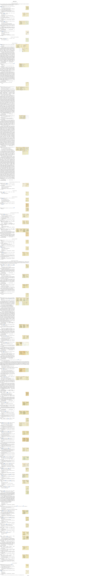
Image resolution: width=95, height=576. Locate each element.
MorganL (5, 385)
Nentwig (8, 49)
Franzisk (1, 173)
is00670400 (6, 243)
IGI (0, 90)
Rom (8, 564)
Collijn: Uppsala (11, 153)
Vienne (9, 252)
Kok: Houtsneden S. (6, 216)
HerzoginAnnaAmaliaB (9, 111)
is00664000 (3, 382)
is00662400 (3, 520)
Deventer (9, 44)
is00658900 (6, 550)
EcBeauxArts (6, 435)
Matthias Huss (6, 438)
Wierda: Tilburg (2, 51)
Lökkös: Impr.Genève (6, 16)
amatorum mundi (5, 6)
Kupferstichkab (12, 383)
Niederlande (13, 274)
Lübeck (2, 524)
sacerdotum (5, 246)
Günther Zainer (8, 299)
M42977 (7, 222)
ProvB (6, 542)
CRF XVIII (2, 33)
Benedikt (12, 108)
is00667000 (9, 338)
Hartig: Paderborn (6, 69)
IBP (8, 231)
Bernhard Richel (3, 377)
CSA (10, 267)
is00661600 (5, 452)
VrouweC (5, 126)
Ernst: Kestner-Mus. (2, 567)
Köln (9, 63)
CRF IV (3, 121)
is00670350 (7, 256)
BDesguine (10, 57)
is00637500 (8, 17)
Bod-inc (13, 68)
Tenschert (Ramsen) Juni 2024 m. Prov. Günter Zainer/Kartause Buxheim (7, 304)
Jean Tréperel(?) (8, 491)
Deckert (13, 122)
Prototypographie (6, 555)
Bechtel (4, 426)
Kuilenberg (2, 532)
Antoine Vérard (21, 506)
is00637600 (9, 9)
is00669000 (3, 346)
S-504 (1, 68)
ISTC (7, 9)
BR (3, 541)
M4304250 (12, 512)
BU (5, 110)
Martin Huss (13, 6)
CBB (11, 47)
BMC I (8, 68)
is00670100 (9, 200)
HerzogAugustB (9, 10)
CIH (11, 67)
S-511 (5, 380)
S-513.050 (13, 395)
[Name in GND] (2, 31)
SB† (13, 71)
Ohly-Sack (10, 93)
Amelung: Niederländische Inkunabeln (4, 288)
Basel (13, 376)
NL (10, 129)
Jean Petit (7, 487)
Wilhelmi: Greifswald (7, 51)
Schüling (10, 93)
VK (4, 67)
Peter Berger (2, 325)
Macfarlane (8, 513)
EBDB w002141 (19, 363)
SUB (0, 101)
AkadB (1, 104)
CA (10, 216)
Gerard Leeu (2, 214)
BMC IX (13, 48)
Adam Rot (10, 564)
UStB (5, 75)
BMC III (12, 380)
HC (1, 47)
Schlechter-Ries (5, 395)
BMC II (1, 309)
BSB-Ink (3, 152)
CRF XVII (9, 371)
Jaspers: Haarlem (11, 123)
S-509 (8, 308)
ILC (12, 216)
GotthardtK (12, 96)
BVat (3, 161)
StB (6, 56)
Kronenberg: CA (5, 47)
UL (4, 269)
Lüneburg (13, 221)
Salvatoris (4, 564)
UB (8, 52)
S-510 (6, 354)
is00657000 (7, 278)
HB (6, 387)
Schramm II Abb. (10, 307)
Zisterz (1, 109)
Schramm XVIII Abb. (8, 24)
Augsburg (4, 299)
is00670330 (10, 233)
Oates (10, 49)
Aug (9, 101)
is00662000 (3, 459)
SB (11, 27)
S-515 (1, 345)
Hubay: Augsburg (6, 25)
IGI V (7, 483)
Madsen (4, 9)
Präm (3, 164)
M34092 (27, 363)
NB (9, 144)
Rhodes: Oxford (6, 50)
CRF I (6, 8)
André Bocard (6, 265)
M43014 (10, 361)
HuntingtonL (13, 428)
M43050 (6, 533)
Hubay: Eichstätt (2, 70)
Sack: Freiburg (11, 25)
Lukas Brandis (4, 524)
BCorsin (3, 18)
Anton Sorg (2, 369)
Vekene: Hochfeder (5, 193)
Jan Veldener (5, 532)
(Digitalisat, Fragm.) (6, 306)
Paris (9, 203)
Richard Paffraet (13, 44)
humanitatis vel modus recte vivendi (8, 183)
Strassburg (9, 82)
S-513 (8, 329)
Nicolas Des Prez (3, 487)
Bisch (11, 54)
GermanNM (1, 138)
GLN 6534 (4, 14)
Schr (3, 24)
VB (0, 152)
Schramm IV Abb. (8, 353)
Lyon (10, 6)
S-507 (5, 152)
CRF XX (13, 371)
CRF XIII (1, 48)
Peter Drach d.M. (3, 402)
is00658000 (8, 268)
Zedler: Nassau (4, 233)
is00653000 (9, 94)
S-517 (6, 566)
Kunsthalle (9, 279)
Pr (6, 152)
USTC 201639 (4, 199)
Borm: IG (1, 9)
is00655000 (11, 155)
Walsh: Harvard (4, 94)
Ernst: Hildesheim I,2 (9, 232)
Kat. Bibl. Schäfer (11, 381)
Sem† (4, 572)
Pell (3, 8)
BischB (13, 134)
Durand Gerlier (12, 265)
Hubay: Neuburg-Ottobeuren (3, 92)
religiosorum (5, 203)
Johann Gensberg (12, 570)
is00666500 (3, 396)
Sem (7, 187)
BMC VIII (10, 476)
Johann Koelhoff (12, 63)
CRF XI (9, 121)
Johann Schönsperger (3, 336)
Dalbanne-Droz (7, 255)
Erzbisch (4, 177)
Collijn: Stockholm (9, 69)
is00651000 (13, 51)
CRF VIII (6, 121)
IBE (0, 151)
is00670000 (13, 310)
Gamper (1, 123)
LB (9, 102)
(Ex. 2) (1, 306)
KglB (5, 55)
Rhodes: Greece (8, 90)
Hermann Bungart (12, 246)
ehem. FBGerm (4, 131)
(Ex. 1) (13, 305)
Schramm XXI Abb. (10, 379)
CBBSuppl (7, 328)
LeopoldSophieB (8, 399)
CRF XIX (9, 8)
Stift (5, 136)
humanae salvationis (7, 264)
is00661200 (8, 434)
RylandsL (7, 315)
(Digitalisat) (9, 15)
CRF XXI (5, 48)
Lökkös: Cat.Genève (2, 17)
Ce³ (13, 47)
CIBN (12, 8)
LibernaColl (10, 331)
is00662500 (12, 483)
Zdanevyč (6, 155)
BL (9, 56)
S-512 (8, 405)
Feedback (28, 575)
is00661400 (6, 443)
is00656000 (12, 288)
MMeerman (7, 55)
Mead (1, 338)
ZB (10, 387)
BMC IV (11, 566)
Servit (5, 164)
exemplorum (5, 44)
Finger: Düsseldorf (11, 345)
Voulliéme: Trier (5, 124)
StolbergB (1, 133)
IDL (12, 89)
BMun (3, 10)
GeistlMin (1, 55)
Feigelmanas (12, 120)
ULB (11, 128)
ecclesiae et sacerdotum (7, 38)
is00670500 (8, 567)
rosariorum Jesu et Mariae (7, 220)
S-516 (7, 539)
